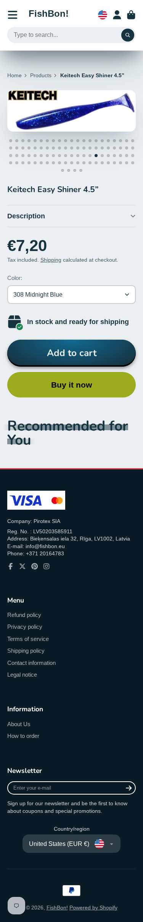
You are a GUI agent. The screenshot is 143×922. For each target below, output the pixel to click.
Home (14, 75)
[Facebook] (10, 566)
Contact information (31, 663)
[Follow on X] (22, 566)
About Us (19, 724)
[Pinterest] (34, 566)
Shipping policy (26, 650)
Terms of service (28, 639)
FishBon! (57, 908)
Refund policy (24, 615)
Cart (131, 14)
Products (40, 75)
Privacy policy (24, 626)
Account (117, 14)
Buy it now (71, 384)
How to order (23, 736)
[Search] (127, 35)
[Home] (49, 15)
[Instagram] (46, 566)
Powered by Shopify (93, 908)
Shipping (50, 260)
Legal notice (22, 674)
